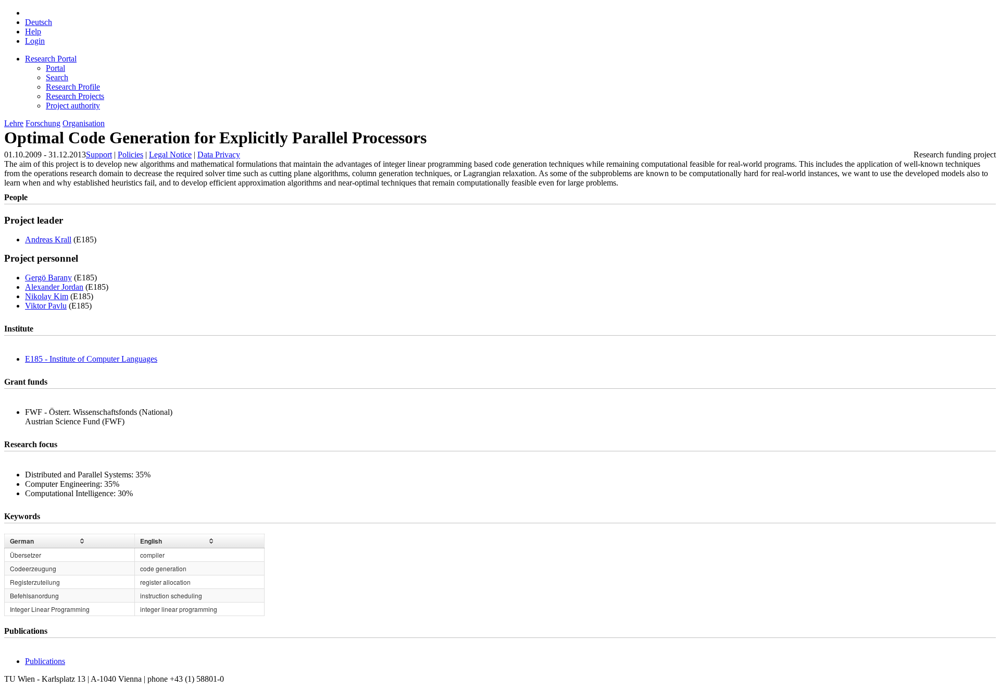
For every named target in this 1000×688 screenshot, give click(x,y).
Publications (45, 661)
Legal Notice (170, 154)
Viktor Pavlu (46, 305)
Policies (130, 154)
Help (33, 31)
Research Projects (75, 96)
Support (99, 154)
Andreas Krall (48, 239)
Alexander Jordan (54, 286)
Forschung (43, 123)
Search (57, 77)
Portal (55, 68)
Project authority (73, 105)
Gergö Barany (48, 277)
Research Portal (51, 58)
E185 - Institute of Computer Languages (91, 358)
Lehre (13, 123)
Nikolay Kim (46, 296)
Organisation (84, 123)
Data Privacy (218, 154)
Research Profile (73, 86)
